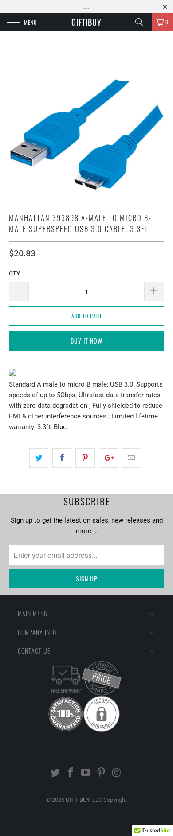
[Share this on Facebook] (61, 458)
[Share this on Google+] (108, 458)
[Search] (142, 22)
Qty (14, 273)
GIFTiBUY (86, 22)
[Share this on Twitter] (38, 458)
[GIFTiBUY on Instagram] (117, 773)
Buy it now (86, 340)
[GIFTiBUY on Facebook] (70, 773)
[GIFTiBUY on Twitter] (55, 773)
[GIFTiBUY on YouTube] (86, 773)
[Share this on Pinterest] (84, 458)
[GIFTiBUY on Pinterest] (101, 773)
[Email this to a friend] (131, 458)
